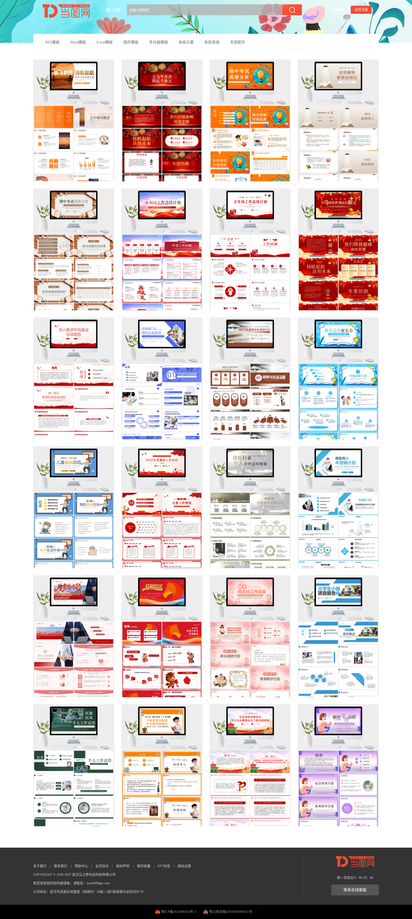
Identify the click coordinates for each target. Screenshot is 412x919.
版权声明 (122, 866)
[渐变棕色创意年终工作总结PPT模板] (250, 378)
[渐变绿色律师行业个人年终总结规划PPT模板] (250, 507)
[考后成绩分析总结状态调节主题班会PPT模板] (73, 249)
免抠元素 (186, 42)
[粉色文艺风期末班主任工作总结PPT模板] (250, 636)
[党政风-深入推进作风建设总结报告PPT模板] (73, 378)
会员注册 (361, 9)
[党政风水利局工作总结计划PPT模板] (161, 249)
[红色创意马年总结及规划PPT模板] (161, 636)
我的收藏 (143, 866)
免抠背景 (212, 42)
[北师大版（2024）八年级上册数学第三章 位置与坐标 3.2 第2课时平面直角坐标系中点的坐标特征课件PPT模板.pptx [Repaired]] (161, 765)
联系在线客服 (355, 890)
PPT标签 (164, 866)
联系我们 (60, 866)
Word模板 (78, 42)
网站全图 (184, 866)
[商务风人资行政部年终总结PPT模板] (73, 636)
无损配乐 (237, 42)
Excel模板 (105, 42)
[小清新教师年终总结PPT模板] (338, 765)
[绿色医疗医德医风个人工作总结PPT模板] (73, 765)
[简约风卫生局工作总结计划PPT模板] (250, 249)
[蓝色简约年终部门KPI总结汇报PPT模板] (161, 378)
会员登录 (337, 10)
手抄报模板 (158, 42)
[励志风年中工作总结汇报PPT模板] (73, 120)
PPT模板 (52, 42)
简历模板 (131, 42)
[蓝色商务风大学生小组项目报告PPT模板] (338, 636)
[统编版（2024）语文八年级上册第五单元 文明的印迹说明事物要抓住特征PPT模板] (338, 120)
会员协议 (102, 866)
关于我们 (39, 866)
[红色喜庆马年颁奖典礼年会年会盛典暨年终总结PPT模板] (161, 120)
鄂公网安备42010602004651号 (230, 912)
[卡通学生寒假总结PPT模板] (73, 507)
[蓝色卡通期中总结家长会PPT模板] (338, 378)
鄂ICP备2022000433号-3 (178, 912)
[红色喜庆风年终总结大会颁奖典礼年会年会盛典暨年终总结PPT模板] (338, 249)
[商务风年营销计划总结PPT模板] (338, 507)
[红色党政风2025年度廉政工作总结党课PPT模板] (161, 507)
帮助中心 (81, 866)
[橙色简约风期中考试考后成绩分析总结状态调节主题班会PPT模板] (250, 120)
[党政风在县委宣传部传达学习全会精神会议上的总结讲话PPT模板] (250, 765)
